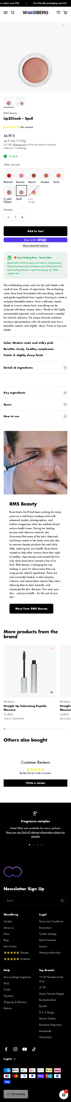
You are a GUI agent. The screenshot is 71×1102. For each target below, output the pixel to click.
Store (6, 934)
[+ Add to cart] (51, 692)
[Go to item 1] (9, 102)
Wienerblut (45, 1037)
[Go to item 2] (20, 102)
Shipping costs (20, 145)
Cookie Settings (47, 934)
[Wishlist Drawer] (58, 13)
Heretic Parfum (47, 1018)
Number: (9, 210)
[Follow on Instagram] (15, 1049)
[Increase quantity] (22, 217)
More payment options (35, 245)
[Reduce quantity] (8, 217)
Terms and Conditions (51, 921)
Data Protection (47, 940)
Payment (8, 996)
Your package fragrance (17, 977)
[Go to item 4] (41, 844)
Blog (6, 940)
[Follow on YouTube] (24, 1049)
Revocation (45, 927)
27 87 (42, 987)
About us (8, 927)
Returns (8, 1008)
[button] (12, 127)
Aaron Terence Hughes (51, 993)
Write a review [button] (35, 783)
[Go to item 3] (37, 844)
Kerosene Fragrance (50, 1024)
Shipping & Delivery (15, 1002)
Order (7, 989)
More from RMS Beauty (31, 608)
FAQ (6, 983)
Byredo (43, 1006)
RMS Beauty (10, 113)
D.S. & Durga (46, 1012)
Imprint (43, 946)
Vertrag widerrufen (49, 952)
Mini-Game (10, 946)
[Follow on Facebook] (6, 1049)
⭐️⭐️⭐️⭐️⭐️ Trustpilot (17, 959)
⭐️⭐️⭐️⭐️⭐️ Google (16, 952)
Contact (8, 921)
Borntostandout (47, 1000)
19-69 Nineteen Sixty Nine (51, 979)
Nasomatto (45, 1031)
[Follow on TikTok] (33, 1049)
